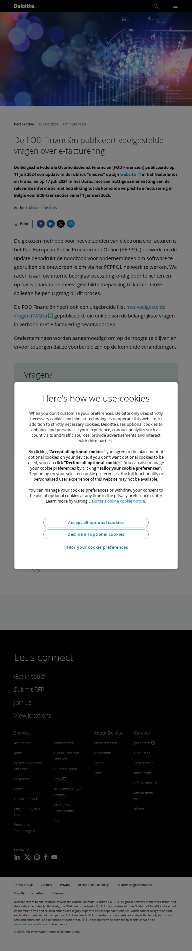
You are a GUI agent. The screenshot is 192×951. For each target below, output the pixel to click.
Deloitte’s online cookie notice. (117, 501)
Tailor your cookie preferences (96, 547)
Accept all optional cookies (96, 522)
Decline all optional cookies (96, 534)
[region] (96, 475)
